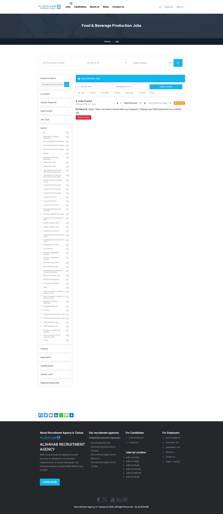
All (44, 132)
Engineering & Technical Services (52, 210)
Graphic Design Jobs (51, 223)
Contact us (118, 6)
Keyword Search (48, 78)
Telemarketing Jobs (50, 322)
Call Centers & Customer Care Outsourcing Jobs (52, 171)
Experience (46, 357)
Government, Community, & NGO (53, 218)
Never (152, 93)
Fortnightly (105, 93)
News (106, 6)
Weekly (93, 93)
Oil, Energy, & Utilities (51, 283)
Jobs (67, 6)
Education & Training (51, 205)
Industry (44, 349)
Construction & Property (52, 185)
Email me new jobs (90, 78)
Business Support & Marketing (50, 158)
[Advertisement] (55, 399)
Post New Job (172, 442)
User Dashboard (136, 438)
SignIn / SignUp (173, 461)
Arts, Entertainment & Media (53, 141)
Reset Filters (83, 117)
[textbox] (141, 63)
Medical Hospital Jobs (51, 275)
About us (94, 6)
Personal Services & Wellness (50, 302)
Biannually (129, 93)
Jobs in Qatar (132, 461)
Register (168, 7)
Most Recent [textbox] (130, 103)
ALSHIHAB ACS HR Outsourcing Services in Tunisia (103, 447)
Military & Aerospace (51, 279)
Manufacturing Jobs (50, 262)
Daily (83, 93)
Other (45, 287)
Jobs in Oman (133, 476)
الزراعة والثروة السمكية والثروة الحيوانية (51, 336)
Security (46, 310)
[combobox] (151, 63)
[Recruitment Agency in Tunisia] (50, 6)
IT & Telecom (48, 249)
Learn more (50, 482)
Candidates (80, 6)
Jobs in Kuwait (133, 469)
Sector (44, 128)
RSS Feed (180, 103)
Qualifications (47, 366)
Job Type (45, 119)
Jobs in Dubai (132, 457)
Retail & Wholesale (50, 306)
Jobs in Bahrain (133, 473)
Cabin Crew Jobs (49, 162)
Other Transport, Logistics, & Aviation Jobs (54, 292)
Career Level (47, 374)
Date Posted (46, 111)
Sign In (179, 7)
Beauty (45, 153)
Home (107, 41)
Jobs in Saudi (132, 465)
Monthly (117, 93)
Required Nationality (50, 383)
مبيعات (45, 340)
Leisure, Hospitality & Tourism (51, 253)
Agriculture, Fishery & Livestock (51, 137)
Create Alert (166, 87)
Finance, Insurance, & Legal (53, 214)
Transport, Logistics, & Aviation (51, 331)
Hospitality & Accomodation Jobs (54, 235)
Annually (142, 93)
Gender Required (48, 102)
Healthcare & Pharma (51, 231)
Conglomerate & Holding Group (52, 181)
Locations (45, 94)
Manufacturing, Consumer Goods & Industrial (53, 271)
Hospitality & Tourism (51, 245)
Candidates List (173, 447)
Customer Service (49, 197)
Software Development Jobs (54, 314)
